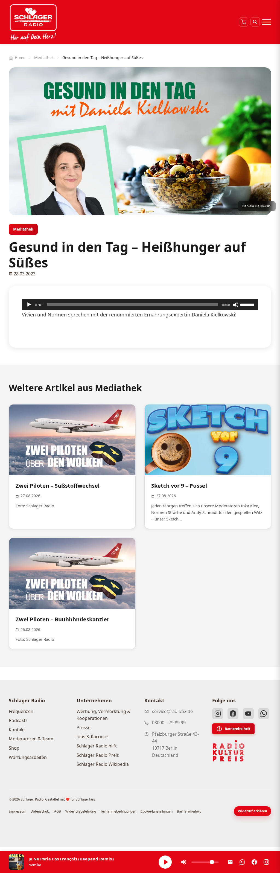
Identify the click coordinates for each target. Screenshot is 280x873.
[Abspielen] (165, 862)
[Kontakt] (230, 862)
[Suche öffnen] (255, 22)
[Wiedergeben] (29, 304)
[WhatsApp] (263, 713)
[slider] (247, 304)
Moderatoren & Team (31, 739)
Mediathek (44, 57)
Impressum (17, 811)
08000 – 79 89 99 (169, 723)
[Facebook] (233, 713)
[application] (140, 304)
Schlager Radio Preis (98, 755)
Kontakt (17, 730)
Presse (84, 727)
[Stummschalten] (235, 304)
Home (20, 57)
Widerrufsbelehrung (80, 811)
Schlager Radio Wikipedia (103, 764)
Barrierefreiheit (237, 728)
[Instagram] (217, 713)
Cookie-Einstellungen (157, 811)
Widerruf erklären (252, 811)
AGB (57, 811)
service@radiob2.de (172, 711)
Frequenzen (21, 711)
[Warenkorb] (243, 22)
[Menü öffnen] (266, 22)
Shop (14, 748)
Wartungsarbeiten (28, 757)
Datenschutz (40, 811)
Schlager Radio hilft (97, 746)
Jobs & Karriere (92, 737)
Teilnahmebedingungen (118, 811)
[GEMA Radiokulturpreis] (228, 751)
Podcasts (18, 720)
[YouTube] (248, 713)
